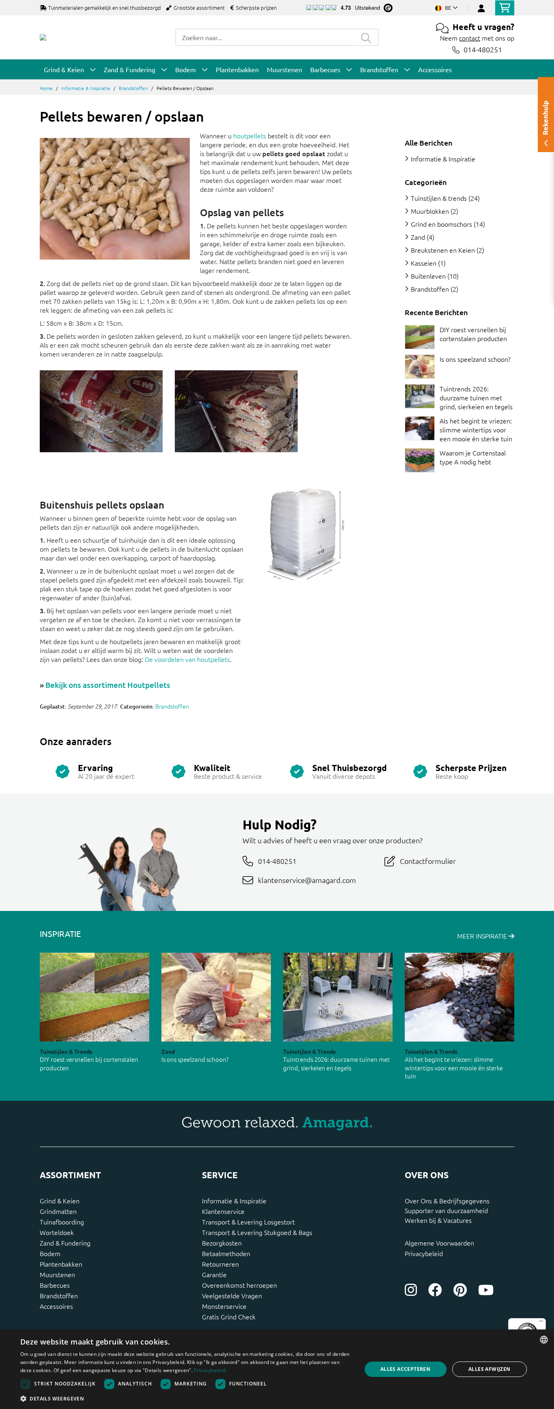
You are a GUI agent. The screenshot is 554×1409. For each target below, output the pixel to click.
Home (46, 88)
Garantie (214, 1274)
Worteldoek (57, 1232)
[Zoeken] (366, 37)
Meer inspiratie (483, 935)
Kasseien (423, 262)
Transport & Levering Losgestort (248, 1221)
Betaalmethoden (226, 1253)
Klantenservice (223, 1211)
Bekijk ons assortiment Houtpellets (107, 685)
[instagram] (411, 1290)
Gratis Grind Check (229, 1316)
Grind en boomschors (441, 223)
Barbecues (55, 1284)
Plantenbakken (61, 1263)
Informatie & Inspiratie (85, 88)
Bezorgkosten (222, 1242)
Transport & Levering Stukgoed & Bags (257, 1232)
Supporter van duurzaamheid (446, 1210)
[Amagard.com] (43, 37)
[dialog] (277, 1369)
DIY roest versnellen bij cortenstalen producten (473, 334)
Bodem (50, 1253)
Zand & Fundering (65, 1242)
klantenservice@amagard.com (307, 880)
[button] (185, 1398)
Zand (418, 236)
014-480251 (483, 49)
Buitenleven (428, 275)
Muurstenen (57, 1274)
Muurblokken (430, 210)
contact (469, 37)
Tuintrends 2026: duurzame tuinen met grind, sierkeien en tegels (476, 397)
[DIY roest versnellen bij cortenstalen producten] (419, 337)
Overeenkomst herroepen (239, 1284)
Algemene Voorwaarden (439, 1242)
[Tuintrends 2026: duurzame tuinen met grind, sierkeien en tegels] (419, 396)
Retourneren (220, 1263)
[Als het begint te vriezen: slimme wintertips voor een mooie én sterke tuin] (419, 428)
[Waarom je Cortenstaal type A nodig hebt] (419, 460)
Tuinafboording (62, 1221)
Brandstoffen (133, 88)
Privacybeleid (424, 1253)
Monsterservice (224, 1306)
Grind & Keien (59, 1200)
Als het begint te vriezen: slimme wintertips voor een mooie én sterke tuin (476, 429)
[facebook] (435, 1290)
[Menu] (541, 1323)
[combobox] (265, 37)
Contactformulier (428, 861)
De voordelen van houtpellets (187, 659)
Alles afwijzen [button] (489, 1369)
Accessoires (56, 1306)
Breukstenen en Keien (443, 249)
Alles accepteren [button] (405, 1369)
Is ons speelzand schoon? (475, 358)
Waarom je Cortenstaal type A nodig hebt (473, 457)
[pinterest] (460, 1290)
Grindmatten (58, 1211)
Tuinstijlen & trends (439, 197)
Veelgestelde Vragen (232, 1295)
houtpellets (249, 135)
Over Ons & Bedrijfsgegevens (447, 1200)
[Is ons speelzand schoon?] (419, 366)
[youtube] (486, 1290)
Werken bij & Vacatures (438, 1220)
